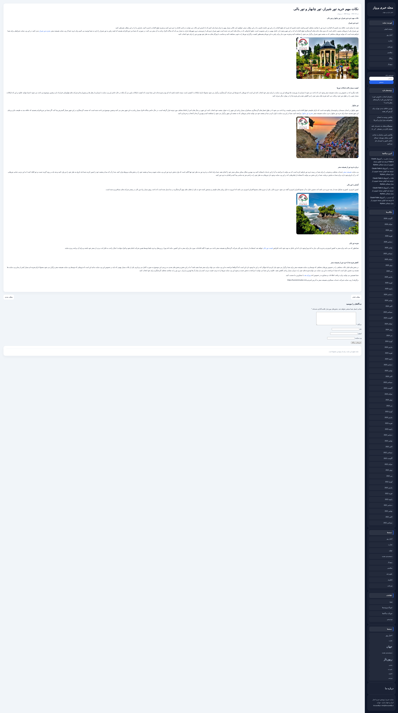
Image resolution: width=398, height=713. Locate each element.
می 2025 (389, 271)
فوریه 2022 (388, 493)
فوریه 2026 (388, 236)
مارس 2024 (388, 347)
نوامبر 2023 (388, 370)
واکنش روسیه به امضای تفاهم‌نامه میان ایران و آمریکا (383, 118)
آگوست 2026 (388, 218)
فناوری (390, 580)
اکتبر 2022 (389, 447)
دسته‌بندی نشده (387, 556)
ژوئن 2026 (389, 230)
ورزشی (389, 47)
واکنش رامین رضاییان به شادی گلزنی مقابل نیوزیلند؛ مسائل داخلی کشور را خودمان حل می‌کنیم (382, 139)
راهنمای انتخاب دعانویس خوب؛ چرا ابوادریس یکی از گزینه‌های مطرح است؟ (382, 99)
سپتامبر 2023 (387, 382)
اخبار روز (389, 35)
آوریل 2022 (388, 482)
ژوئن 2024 (389, 329)
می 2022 (389, 476)
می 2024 (389, 335)
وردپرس (389, 619)
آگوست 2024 (388, 318)
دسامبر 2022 (388, 435)
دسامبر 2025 (388, 242)
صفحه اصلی (388, 29)
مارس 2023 (388, 417)
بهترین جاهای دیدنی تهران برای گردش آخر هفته (382, 110)
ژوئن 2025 (389, 265)
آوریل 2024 (388, 341)
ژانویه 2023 (388, 429)
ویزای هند (307, 275)
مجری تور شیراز (44, 31)
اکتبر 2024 (389, 306)
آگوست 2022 (388, 458)
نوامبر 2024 (388, 300)
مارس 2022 (388, 488)
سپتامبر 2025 (387, 253)
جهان (390, 550)
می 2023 (389, 406)
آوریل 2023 (388, 411)
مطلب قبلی (356, 297)
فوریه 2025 (388, 283)
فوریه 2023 (388, 423)
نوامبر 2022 (388, 441)
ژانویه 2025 (388, 289)
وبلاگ (390, 58)
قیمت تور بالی (268, 248)
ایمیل (360, 333)
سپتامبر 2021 (387, 523)
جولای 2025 (388, 259)
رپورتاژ (390, 64)
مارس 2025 (388, 277)
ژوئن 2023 (389, 400)
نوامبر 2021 (388, 511)
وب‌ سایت (358, 338)
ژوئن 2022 (389, 470)
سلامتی (389, 52)
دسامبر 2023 (388, 365)
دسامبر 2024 (388, 294)
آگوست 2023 (388, 388)
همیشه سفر (347, 172)
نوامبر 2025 (388, 248)
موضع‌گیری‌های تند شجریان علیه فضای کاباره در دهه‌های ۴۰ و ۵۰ (381, 127)
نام (361, 329)
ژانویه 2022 (388, 499)
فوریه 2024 (388, 353)
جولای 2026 (388, 224)
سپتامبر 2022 (387, 452)
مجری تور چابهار (307, 113)
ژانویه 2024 (388, 359)
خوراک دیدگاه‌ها (387, 613)
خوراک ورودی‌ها (387, 607)
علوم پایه (389, 574)
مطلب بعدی (9, 297)
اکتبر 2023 (389, 376)
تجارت (390, 41)
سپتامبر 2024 (387, 312)
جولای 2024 (388, 324)
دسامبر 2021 (388, 505)
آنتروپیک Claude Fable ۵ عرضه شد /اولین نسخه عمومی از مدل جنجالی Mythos (382, 162)
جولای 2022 (388, 464)
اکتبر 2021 (389, 517)
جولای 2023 (388, 394)
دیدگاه (359, 324)
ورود (390, 602)
